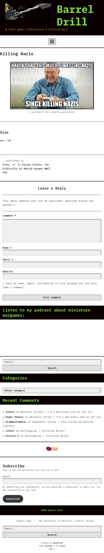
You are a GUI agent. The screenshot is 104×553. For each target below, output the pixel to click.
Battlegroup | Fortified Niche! (42, 430)
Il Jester (61, 546)
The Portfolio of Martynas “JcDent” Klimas (66, 521)
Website (8, 271)
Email (8, 259)
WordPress (58, 543)
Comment (9, 215)
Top (52, 549)
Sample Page (24, 521)
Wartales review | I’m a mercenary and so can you (56, 411)
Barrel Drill (75, 15)
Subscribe (13, 498)
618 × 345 (5, 140)
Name (7, 247)
